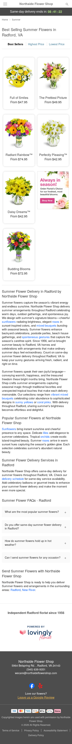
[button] (64, 735)
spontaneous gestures (36, 337)
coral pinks (44, 402)
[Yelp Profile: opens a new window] (40, 685)
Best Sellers (15, 44)
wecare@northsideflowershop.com (36, 673)
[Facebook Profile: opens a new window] (32, 685)
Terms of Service (10, 730)
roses (55, 322)
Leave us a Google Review (36, 697)
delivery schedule (13, 479)
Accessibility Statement (56, 730)
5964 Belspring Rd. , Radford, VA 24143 (36, 665)
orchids (45, 436)
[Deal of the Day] (53, 195)
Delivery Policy (36, 735)
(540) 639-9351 (36, 669)
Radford (16, 590)
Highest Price (36, 44)
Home (5, 19)
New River (28, 590)
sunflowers (9, 322)
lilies (45, 433)
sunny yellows (24, 402)
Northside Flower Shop (36, 3)
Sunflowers (9, 429)
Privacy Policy (31, 730)
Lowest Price (57, 44)
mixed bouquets (46, 325)
